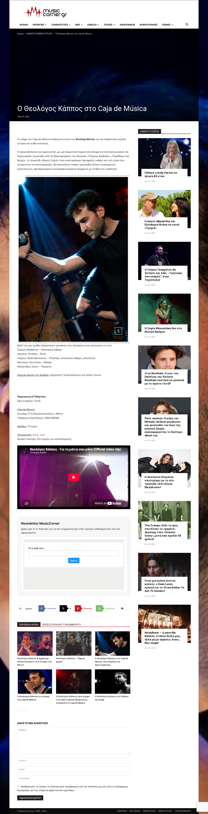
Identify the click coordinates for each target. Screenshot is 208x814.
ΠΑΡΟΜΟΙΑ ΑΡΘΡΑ (29, 624)
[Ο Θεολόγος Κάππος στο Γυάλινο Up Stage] (112, 681)
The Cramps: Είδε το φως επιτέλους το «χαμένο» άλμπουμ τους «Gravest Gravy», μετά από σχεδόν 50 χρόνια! (163, 532)
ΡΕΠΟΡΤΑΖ (38, 24)
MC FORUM (135, 811)
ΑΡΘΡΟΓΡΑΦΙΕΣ (148, 24)
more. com (38, 434)
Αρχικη (24, 24)
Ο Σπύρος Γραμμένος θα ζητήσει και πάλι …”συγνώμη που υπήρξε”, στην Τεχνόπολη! (163, 274)
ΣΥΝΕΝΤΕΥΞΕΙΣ (60, 24)
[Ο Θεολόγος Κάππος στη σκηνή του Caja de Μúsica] (35, 681)
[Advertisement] (131, 12)
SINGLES (92, 24)
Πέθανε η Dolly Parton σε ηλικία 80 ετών (161, 174)
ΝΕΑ (77, 24)
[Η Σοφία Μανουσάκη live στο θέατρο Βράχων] (164, 313)
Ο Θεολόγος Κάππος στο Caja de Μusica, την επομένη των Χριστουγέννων (111, 661)
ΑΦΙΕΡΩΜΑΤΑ (127, 24)
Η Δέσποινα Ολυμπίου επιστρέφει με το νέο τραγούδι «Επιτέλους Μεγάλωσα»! (159, 482)
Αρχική (20, 33)
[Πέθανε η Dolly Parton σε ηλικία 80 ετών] (164, 157)
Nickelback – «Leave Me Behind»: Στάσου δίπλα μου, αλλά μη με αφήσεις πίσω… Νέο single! (163, 638)
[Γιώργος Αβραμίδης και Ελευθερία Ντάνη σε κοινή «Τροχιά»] (164, 209)
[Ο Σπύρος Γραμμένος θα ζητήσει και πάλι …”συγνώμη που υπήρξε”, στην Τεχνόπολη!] (164, 261)
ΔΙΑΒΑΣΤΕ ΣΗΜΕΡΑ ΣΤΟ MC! (39, 33)
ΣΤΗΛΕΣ (108, 24)
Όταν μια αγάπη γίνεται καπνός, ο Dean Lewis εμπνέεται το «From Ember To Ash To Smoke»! (164, 586)
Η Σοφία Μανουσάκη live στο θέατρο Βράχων (163, 330)
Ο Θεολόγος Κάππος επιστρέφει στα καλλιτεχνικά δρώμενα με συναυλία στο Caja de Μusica (73, 699)
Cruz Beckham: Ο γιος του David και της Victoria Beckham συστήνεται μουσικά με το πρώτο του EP (164, 378)
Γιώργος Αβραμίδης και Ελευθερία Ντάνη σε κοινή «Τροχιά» (162, 225)
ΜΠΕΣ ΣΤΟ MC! (165, 811)
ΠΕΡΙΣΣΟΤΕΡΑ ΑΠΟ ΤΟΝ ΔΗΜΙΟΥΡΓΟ (61, 624)
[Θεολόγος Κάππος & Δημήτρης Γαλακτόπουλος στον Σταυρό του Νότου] (35, 643)
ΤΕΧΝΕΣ (166, 24)
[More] (122, 608)
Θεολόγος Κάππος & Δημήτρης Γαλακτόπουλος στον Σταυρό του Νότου (34, 661)
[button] (187, 24)
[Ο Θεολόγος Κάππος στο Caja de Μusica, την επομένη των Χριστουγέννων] (112, 643)
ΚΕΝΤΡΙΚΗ (122, 811)
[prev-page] (19, 709)
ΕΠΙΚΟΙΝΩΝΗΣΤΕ (183, 811)
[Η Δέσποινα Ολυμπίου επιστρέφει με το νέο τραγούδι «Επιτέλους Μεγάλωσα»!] (164, 468)
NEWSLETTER (149, 811)
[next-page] (24, 709)
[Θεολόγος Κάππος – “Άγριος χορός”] (73, 643)
